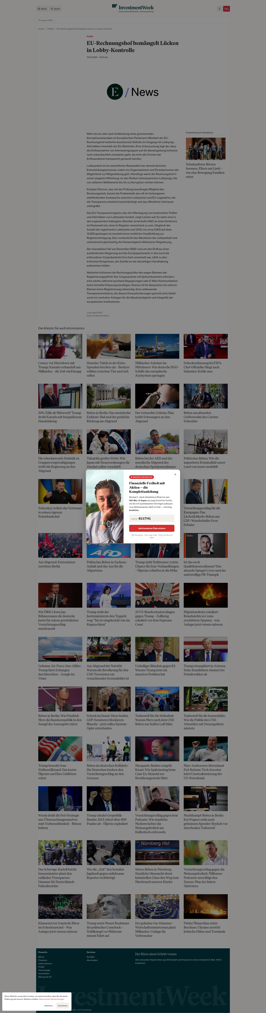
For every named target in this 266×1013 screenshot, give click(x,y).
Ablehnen (48, 1005)
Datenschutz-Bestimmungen (51, 999)
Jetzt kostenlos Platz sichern (151, 528)
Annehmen (63, 1005)
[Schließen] (175, 474)
